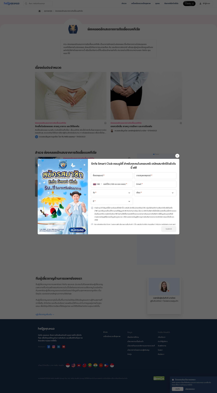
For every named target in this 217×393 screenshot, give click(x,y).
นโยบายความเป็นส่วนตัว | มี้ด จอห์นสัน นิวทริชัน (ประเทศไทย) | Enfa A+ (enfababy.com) (145, 224)
